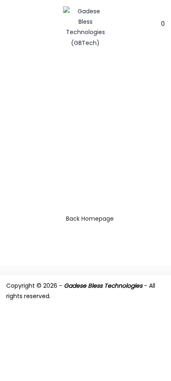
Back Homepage (90, 218)
